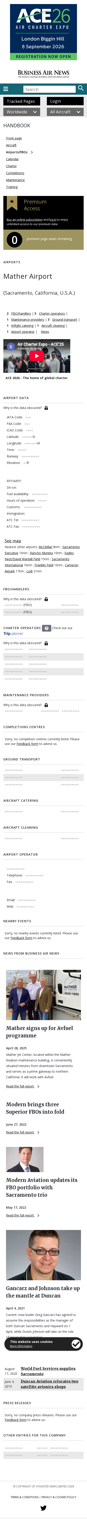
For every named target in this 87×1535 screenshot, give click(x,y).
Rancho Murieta (41, 553)
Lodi (29, 571)
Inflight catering (22, 325)
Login (55, 101)
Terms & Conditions (25, 1497)
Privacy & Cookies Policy (58, 1497)
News (45, 331)
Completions (15, 173)
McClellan (45, 547)
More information (21, 1346)
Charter (11, 166)
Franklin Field (44, 565)
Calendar (12, 159)
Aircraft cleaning (53, 325)
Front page (14, 138)
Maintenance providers (27, 319)
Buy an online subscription (25, 219)
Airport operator (23, 331)
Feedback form (27, 744)
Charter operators (52, 313)
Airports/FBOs (16, 152)
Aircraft (11, 145)
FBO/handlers (21, 313)
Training (12, 187)
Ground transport (64, 319)
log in (52, 219)
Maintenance (15, 180)
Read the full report (20, 1086)
